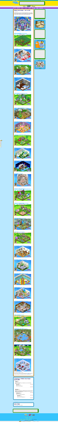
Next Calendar (40, 48)
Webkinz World (13, 0)
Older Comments (16, 380)
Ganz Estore (17, 0)
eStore (32, 419)
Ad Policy (29, 419)
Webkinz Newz (29, 6)
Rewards (24, 6)
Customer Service (35, 419)
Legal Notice (21, 419)
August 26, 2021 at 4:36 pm (18, 385)
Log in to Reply (31, 384)
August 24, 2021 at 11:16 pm (18, 393)
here (20, 13)
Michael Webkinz (16, 11)
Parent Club (33, 6)
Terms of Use (27, 419)
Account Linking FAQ (40, 68)
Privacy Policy (24, 419)
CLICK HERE (19, 372)
